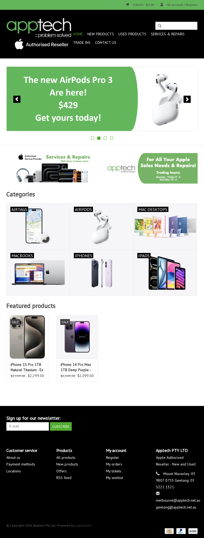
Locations (13, 471)
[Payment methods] (169, 531)
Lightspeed (83, 525)
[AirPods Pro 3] (102, 99)
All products (65, 457)
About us (13, 457)
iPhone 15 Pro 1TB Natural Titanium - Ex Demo (27, 367)
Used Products (132, 34)
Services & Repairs (168, 34)
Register (112, 457)
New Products (100, 34)
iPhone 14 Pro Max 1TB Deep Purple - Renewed (76, 367)
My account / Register (182, 5)
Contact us (105, 42)
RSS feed (63, 477)
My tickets (113, 471)
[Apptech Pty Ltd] (38, 34)
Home (78, 34)
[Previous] (16, 99)
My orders (114, 464)
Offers (61, 471)
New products (67, 464)
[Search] (159, 26)
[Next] (187, 99)
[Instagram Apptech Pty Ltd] (193, 418)
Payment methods (20, 464)
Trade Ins (82, 42)
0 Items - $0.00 (143, 5)
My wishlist (114, 477)
